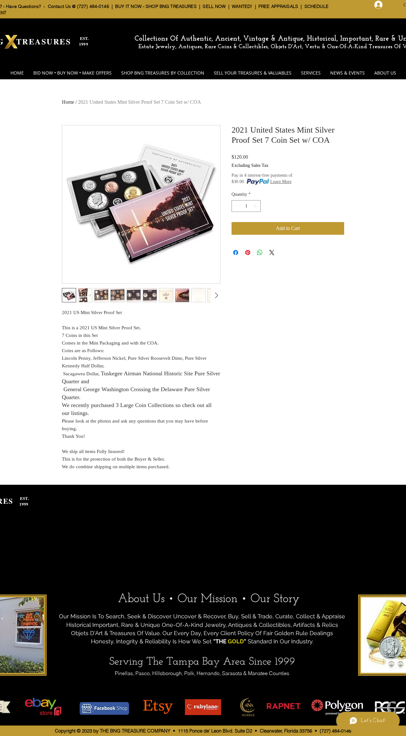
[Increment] (256, 206)
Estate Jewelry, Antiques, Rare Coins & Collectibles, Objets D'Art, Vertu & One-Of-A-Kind (253, 47)
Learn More (280, 181)
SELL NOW (214, 6)
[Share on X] (272, 252)
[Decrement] (236, 206)
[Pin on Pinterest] (248, 252)
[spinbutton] (246, 206)
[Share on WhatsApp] (260, 252)
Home (68, 102)
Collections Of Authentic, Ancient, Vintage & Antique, (220, 39)
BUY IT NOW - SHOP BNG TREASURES (155, 6)
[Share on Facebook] (235, 252)
